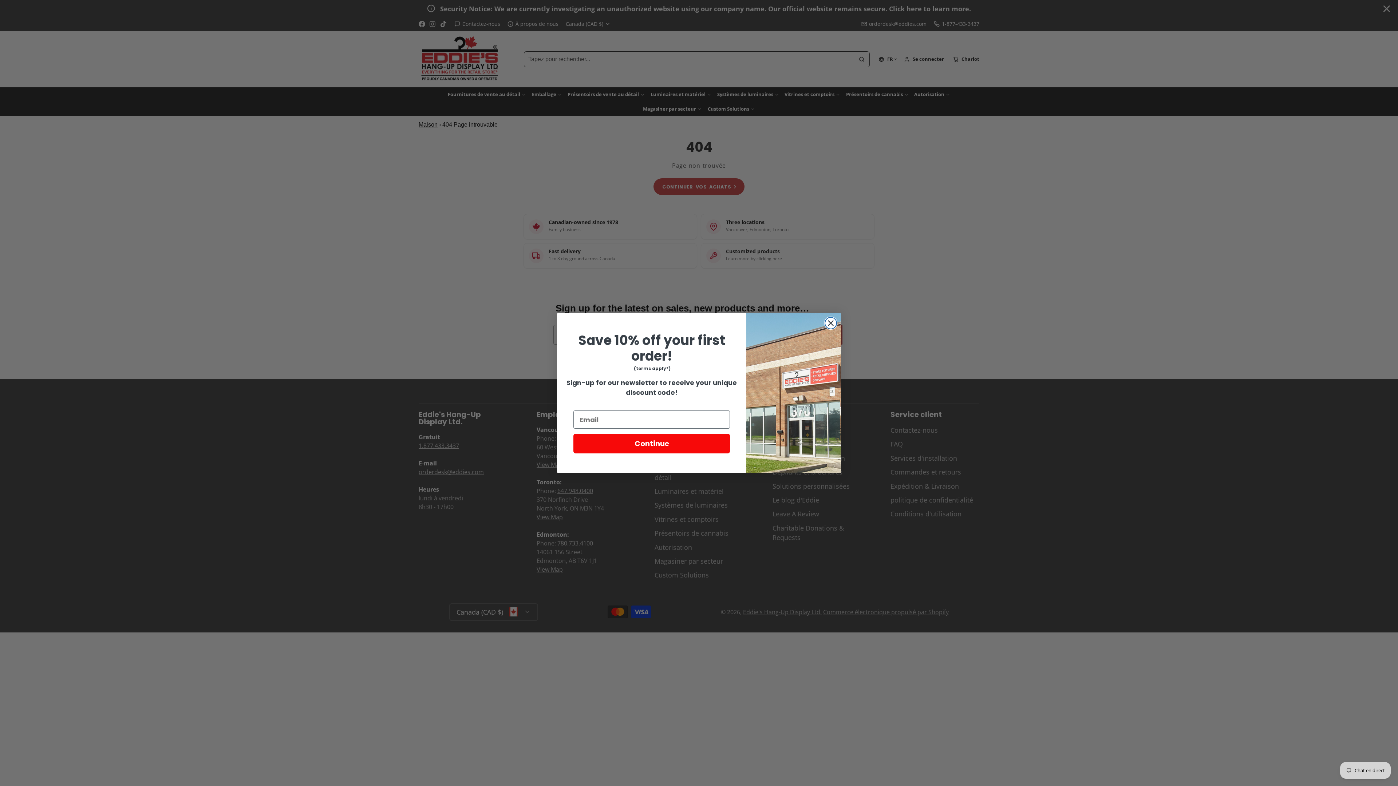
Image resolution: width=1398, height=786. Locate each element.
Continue (652, 443)
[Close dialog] (831, 323)
